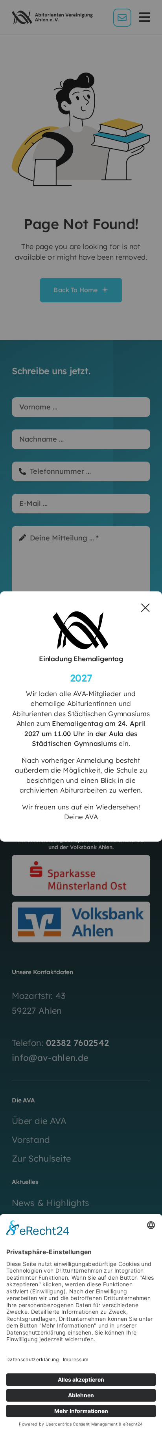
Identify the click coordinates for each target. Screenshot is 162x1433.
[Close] (145, 608)
